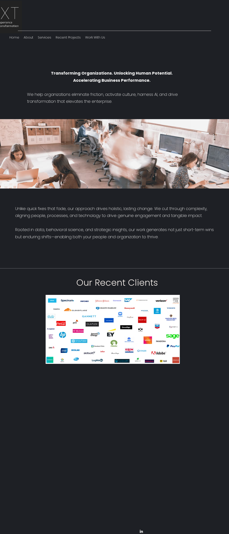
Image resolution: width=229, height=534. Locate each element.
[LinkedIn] (141, 531)
